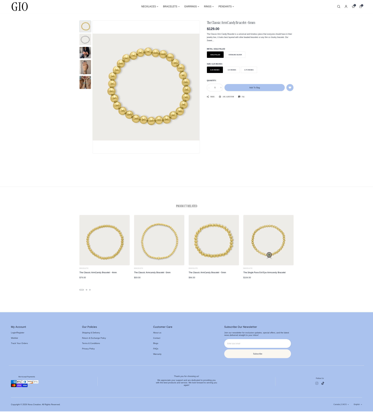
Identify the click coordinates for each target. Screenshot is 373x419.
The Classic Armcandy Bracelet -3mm (152, 272)
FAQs (155, 348)
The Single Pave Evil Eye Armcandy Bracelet (264, 272)
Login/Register (17, 332)
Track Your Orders (19, 343)
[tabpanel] (104, 247)
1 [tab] (81, 289)
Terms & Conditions (91, 343)
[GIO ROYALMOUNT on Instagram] (316, 383)
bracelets (83, 268)
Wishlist (14, 338)
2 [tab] (86, 289)
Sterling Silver (235, 55)
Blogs (155, 343)
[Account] (346, 6)
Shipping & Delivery (91, 332)
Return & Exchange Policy (94, 338)
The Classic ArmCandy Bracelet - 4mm (98, 272)
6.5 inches (232, 70)
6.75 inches (249, 70)
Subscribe (257, 354)
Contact (156, 338)
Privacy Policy (88, 348)
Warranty (157, 354)
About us (157, 332)
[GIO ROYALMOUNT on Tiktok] (322, 383)
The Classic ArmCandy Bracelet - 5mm (207, 272)
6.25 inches (214, 70)
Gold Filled (215, 55)
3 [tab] (89, 289)
